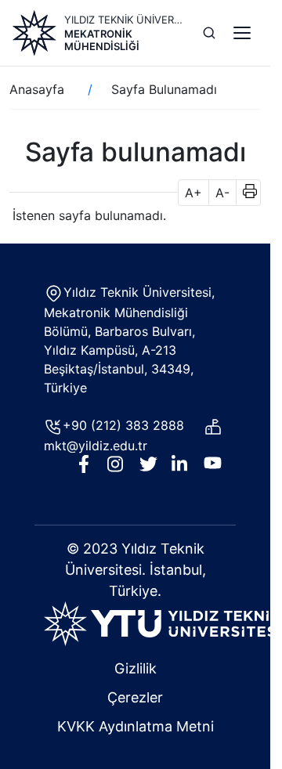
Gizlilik (135, 668)
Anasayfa (36, 89)
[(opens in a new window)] (162, 622)
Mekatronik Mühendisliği (101, 39)
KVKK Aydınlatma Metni (135, 726)
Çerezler (135, 697)
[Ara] (209, 33)
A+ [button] (193, 192)
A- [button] (222, 192)
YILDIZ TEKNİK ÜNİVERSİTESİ (124, 19)
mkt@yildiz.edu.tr (97, 445)
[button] (245, 192)
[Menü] (242, 33)
